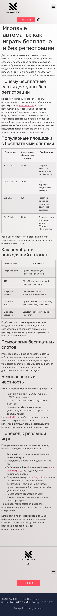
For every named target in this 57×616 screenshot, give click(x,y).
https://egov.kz (36, 477)
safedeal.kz (11, 417)
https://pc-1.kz (26, 105)
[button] (53, 6)
